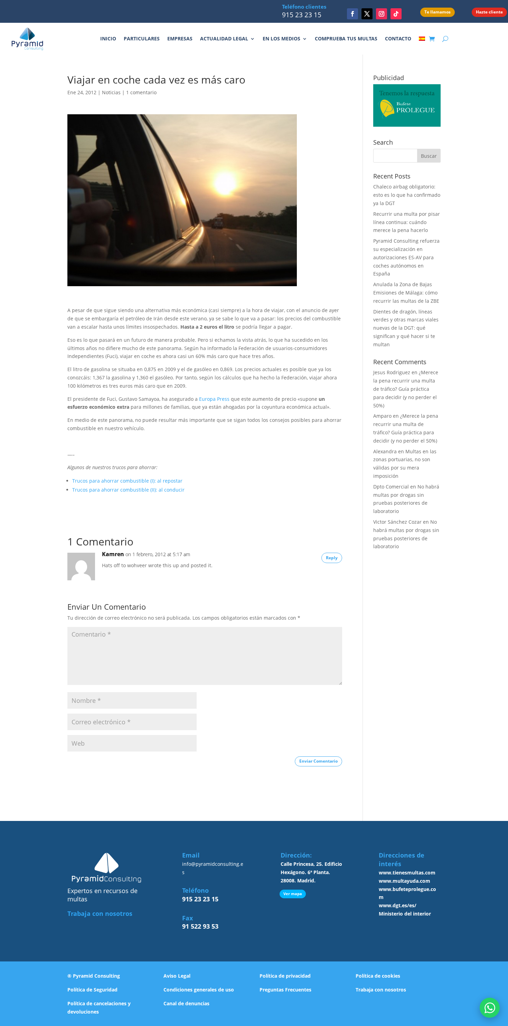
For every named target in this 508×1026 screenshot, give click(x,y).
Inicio (108, 38)
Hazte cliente (489, 12)
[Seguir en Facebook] (352, 13)
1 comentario (141, 92)
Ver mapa (292, 893)
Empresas (179, 38)
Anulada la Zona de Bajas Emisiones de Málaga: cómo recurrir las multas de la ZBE (406, 292)
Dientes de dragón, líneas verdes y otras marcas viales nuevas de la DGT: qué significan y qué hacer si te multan (406, 328)
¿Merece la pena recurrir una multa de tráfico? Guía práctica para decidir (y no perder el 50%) (405, 388)
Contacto (398, 38)
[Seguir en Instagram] (381, 13)
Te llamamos (437, 12)
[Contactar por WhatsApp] (490, 1008)
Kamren (113, 554)
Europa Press (214, 399)
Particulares (142, 38)
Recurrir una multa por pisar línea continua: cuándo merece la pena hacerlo (406, 222)
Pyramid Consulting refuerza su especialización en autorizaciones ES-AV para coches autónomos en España (406, 257)
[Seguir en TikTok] (396, 13)
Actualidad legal (224, 38)
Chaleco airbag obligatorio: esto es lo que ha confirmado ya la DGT (406, 194)
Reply (332, 558)
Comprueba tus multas (346, 38)
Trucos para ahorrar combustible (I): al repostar (127, 480)
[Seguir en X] (367, 13)
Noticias (111, 92)
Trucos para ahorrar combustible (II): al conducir (128, 489)
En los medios (281, 38)
